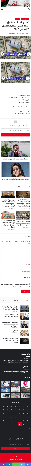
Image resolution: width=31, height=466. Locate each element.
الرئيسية (26, 15)
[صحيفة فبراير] (15, 3)
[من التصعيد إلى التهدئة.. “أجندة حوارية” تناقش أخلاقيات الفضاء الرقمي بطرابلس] (15, 384)
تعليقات (5, 300)
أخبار (22, 15)
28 (3, 420)
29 (27, 424)
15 (27, 417)
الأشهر (26, 300)
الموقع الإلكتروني (26, 277)
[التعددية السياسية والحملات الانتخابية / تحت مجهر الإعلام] (24, 316)
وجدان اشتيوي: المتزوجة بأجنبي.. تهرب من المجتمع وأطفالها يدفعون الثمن (10, 324)
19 (11, 417)
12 (11, 413)
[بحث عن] (29, 9)
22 (27, 420)
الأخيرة (16, 300)
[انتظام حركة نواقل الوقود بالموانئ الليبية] (5, 395)
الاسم (28, 264)
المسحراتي (15, 331)
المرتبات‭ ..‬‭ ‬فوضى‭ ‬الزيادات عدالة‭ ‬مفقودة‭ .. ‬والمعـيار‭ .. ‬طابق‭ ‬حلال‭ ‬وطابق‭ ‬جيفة (23, 223)
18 (15, 417)
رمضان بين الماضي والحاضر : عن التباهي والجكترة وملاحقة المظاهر (10, 340)
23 (23, 420)
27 (7, 420)
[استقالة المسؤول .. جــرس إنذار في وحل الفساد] (5, 384)
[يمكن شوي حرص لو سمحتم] (15, 395)
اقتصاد (22, 18)
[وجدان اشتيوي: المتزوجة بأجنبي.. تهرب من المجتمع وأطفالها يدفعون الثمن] (24, 324)
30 (23, 424)
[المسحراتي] (24, 333)
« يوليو (28, 428)
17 (19, 417)
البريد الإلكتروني (25, 271)
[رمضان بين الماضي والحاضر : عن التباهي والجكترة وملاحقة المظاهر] (24, 341)
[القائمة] (2, 9)
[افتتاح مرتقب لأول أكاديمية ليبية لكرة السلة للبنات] (25, 384)
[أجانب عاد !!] (25, 389)
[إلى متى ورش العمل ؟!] (5, 389)
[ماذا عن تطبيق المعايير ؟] (15, 389)
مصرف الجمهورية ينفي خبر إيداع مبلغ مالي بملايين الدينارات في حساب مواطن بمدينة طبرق (10, 308)
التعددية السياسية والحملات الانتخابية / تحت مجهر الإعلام (11, 315)
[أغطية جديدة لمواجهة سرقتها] (25, 395)
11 (15, 413)
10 (19, 413)
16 (23, 417)
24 (19, 420)
